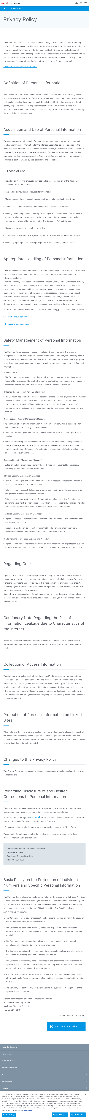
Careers (5, 1088)
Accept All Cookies (60, 1115)
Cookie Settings (9, 1115)
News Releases (7, 1054)
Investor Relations (8, 1061)
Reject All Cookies (77, 1115)
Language (76, 3)
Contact (81, 3)
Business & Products (9, 1068)
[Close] (85, 1094)
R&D (3, 1074)
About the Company (9, 1047)
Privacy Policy (26, 1110)
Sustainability (7, 1081)
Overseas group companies (17, 324)
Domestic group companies (17, 317)
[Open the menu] (85, 3)
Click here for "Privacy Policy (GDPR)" (20, 66)
